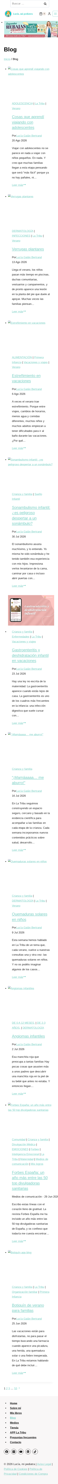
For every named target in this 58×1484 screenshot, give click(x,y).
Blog (13, 1417)
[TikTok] (35, 1451)
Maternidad (27, 1159)
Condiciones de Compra (33, 1473)
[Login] (49, 14)
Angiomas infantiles (28, 1036)
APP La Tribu (18, 1432)
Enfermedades (20, 636)
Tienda (14, 1427)
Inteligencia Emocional (25, 1154)
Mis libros (16, 1413)
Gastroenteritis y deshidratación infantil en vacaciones (30, 655)
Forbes (35, 1149)
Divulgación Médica (23, 1144)
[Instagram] (13, 1451)
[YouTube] (21, 1451)
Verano (16, 108)
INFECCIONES (21, 235)
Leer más (19, 185)
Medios (14, 1422)
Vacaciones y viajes (36, 362)
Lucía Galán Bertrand (29, 135)
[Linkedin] (28, 1451)
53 (15, 1388)
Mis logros (37, 1163)
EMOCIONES (20, 1149)
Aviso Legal (44, 1464)
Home (13, 1403)
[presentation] (31, 82)
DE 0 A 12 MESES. (23, 1022)
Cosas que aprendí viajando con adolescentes (28, 122)
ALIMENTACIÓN (22, 357)
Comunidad (18, 1139)
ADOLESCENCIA (22, 103)
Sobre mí (15, 1408)
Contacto (15, 1442)
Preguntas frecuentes (23, 1437)
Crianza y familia (22, 494)
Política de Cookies (15, 1469)
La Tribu (40, 103)
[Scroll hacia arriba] (51, 1475)
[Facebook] (6, 1451)
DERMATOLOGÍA (22, 231)
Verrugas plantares (28, 249)
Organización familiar (25, 1291)
